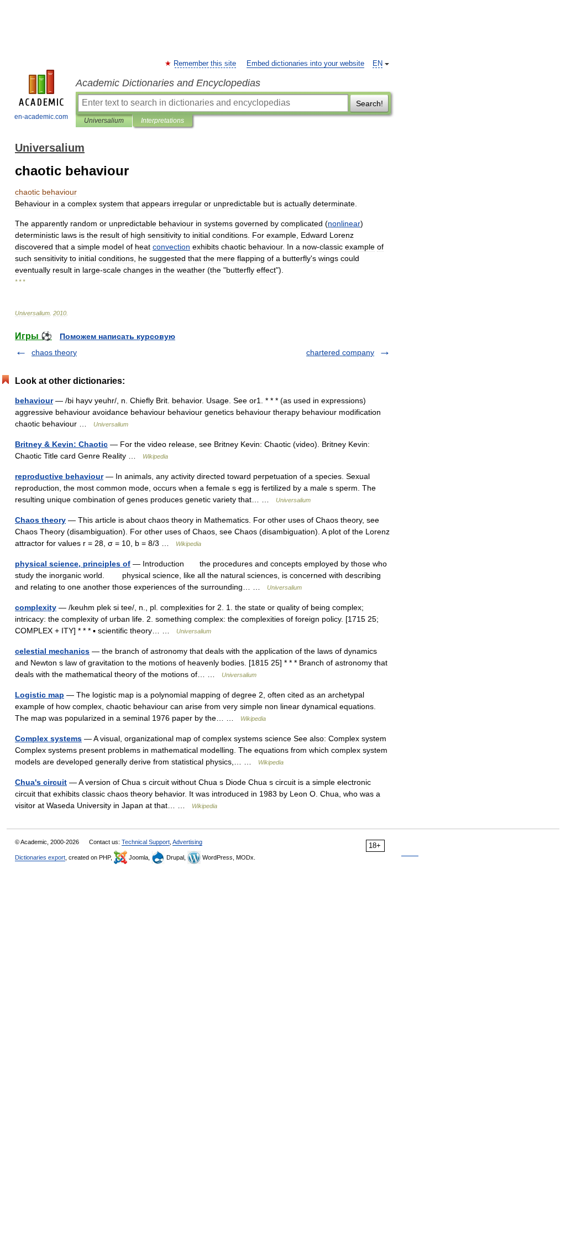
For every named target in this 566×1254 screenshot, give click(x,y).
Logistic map (39, 694)
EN (377, 63)
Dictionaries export (40, 857)
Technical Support (146, 842)
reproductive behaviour (59, 476)
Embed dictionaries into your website (305, 63)
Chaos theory (40, 520)
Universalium (104, 120)
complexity (35, 607)
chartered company (340, 352)
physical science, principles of (72, 563)
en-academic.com (41, 117)
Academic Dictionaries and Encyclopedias (168, 83)
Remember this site (205, 63)
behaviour (34, 400)
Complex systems (48, 738)
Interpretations (162, 120)
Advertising (187, 842)
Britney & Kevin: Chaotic (61, 444)
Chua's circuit (41, 782)
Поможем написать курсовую (117, 336)
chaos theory (54, 352)
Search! (369, 103)
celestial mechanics (52, 651)
